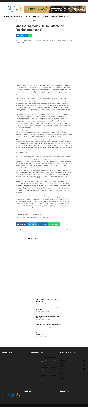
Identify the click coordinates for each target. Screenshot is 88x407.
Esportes (54, 16)
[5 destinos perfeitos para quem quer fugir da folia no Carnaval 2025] (35, 368)
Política (27, 16)
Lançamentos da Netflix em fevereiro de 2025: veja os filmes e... (48, 375)
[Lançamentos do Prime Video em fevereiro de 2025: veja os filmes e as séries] (35, 360)
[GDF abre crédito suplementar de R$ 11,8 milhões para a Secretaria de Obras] (30, 310)
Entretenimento (16, 16)
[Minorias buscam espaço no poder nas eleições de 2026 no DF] (30, 318)
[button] (18, 35)
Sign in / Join (4, 1)
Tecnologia (36, 16)
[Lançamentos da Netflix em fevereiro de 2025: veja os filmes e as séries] (35, 376)
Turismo (62, 16)
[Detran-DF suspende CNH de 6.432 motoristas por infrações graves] (30, 302)
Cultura (45, 16)
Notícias (6, 16)
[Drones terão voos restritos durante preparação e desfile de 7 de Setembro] (30, 335)
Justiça (69, 16)
